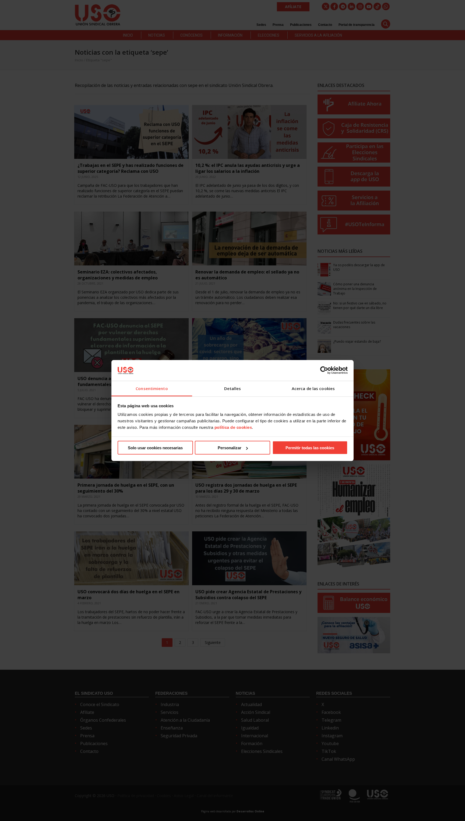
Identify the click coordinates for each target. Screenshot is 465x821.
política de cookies (233, 427)
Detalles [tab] (232, 388)
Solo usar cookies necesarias (155, 447)
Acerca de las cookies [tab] (313, 388)
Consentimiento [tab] (152, 388)
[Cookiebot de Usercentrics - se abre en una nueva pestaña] (324, 370)
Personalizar (229, 447)
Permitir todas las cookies (310, 447)
